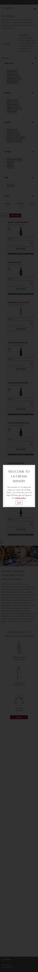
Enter (19, 503)
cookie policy (20, 498)
